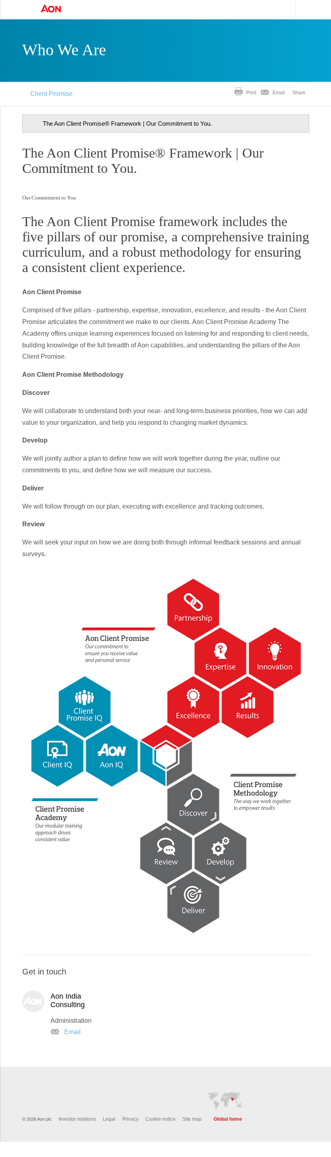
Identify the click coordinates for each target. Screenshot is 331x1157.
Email (278, 93)
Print (251, 93)
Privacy (130, 1134)
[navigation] (165, 123)
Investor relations (77, 1134)
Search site (303, 9)
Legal (109, 1134)
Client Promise (51, 93)
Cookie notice (160, 1134)
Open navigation (24, 9)
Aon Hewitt (59, 9)
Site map (192, 1134)
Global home (228, 1134)
